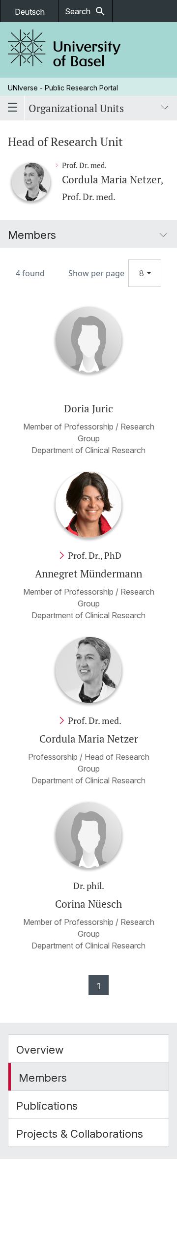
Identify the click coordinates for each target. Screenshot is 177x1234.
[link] (64, 50)
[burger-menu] (12, 108)
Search (85, 11)
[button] (88, 1048)
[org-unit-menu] (164, 108)
